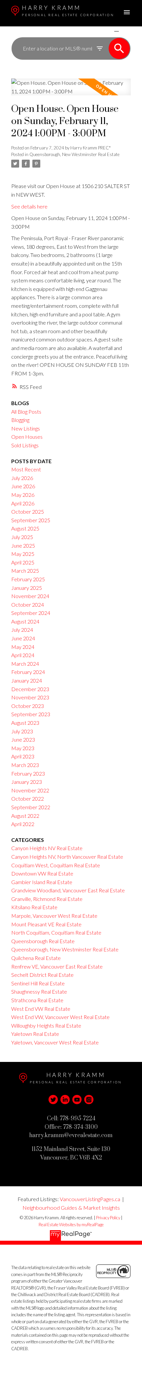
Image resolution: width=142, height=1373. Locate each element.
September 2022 (30, 807)
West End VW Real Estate (40, 1009)
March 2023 (25, 765)
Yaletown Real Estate (35, 1034)
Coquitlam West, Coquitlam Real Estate (55, 865)
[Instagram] (88, 1099)
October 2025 (27, 511)
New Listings (25, 428)
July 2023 (22, 731)
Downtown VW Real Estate (42, 873)
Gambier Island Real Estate (41, 882)
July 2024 (22, 629)
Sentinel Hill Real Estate (38, 983)
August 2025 (25, 528)
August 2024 (25, 621)
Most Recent (26, 469)
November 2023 (30, 697)
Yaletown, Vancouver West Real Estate (55, 1042)
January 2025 (26, 588)
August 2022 (25, 816)
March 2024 (25, 663)
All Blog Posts (26, 411)
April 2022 (22, 824)
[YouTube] (77, 1099)
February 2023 (28, 773)
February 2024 (28, 672)
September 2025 (30, 520)
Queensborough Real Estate (43, 941)
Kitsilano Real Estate (34, 907)
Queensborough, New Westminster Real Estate (74, 154)
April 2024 (22, 655)
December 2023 (30, 689)
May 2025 (22, 554)
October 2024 (27, 604)
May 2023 (22, 748)
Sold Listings (25, 445)
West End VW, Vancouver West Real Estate (60, 1017)
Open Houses (27, 436)
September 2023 (30, 714)
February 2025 (28, 579)
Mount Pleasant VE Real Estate (46, 924)
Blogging (20, 420)
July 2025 (22, 537)
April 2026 (22, 503)
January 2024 (26, 680)
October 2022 (27, 798)
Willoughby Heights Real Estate (46, 1025)
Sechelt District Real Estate (42, 975)
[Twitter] (53, 1099)
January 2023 (26, 782)
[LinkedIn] (65, 1099)
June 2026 (23, 486)
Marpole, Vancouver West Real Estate (54, 915)
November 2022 (30, 790)
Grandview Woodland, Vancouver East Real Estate (68, 890)
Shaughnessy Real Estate (39, 991)
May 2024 (22, 647)
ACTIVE (101, 31)
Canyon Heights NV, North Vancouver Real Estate (67, 856)
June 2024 (23, 638)
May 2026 (22, 495)
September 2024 (30, 613)
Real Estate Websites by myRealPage (71, 1224)
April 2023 (22, 756)
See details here (29, 206)
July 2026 (22, 478)
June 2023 (23, 739)
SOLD (126, 31)
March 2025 (25, 570)
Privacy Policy (108, 1217)
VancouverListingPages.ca (90, 1199)
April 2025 (22, 562)
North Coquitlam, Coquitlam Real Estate (56, 932)
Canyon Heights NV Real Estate (47, 848)
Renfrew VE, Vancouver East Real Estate (57, 966)
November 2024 (30, 596)
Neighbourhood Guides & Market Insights (71, 1207)
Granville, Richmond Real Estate (47, 899)
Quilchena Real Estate (36, 958)
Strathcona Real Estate (37, 1000)
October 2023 (27, 706)
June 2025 (23, 545)
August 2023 (25, 722)
